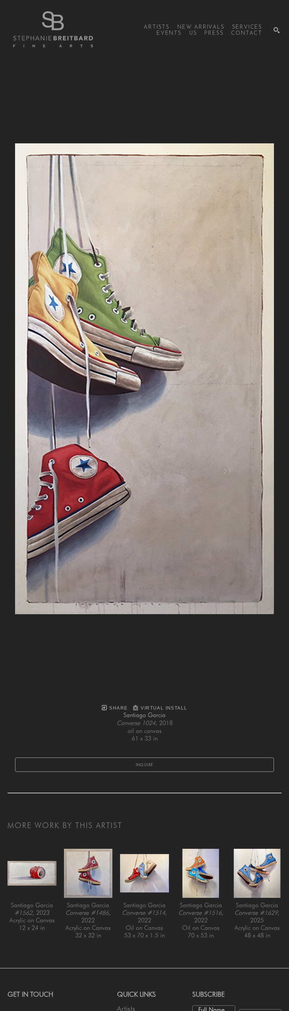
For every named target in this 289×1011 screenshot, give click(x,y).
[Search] (277, 30)
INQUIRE (145, 764)
